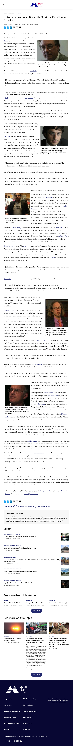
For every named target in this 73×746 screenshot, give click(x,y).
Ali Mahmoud (15, 585)
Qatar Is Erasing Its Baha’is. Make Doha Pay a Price (20, 548)
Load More (36, 611)
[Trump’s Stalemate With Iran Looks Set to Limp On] (65, 537)
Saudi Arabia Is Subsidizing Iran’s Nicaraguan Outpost (21, 571)
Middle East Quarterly (29, 699)
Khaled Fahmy (16, 227)
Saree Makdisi (38, 364)
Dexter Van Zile (39, 669)
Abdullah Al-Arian (32, 441)
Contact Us (26, 729)
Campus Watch (45, 491)
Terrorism (20, 506)
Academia (31, 506)
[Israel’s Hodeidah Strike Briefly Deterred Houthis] (14, 628)
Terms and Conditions (29, 711)
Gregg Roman (15, 550)
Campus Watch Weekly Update (13, 603)
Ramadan (41, 404)
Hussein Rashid (47, 197)
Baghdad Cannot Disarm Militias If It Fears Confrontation (22, 583)
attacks (6, 41)
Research (6, 600)
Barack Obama (48, 393)
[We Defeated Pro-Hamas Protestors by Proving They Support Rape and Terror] (36, 628)
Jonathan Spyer (16, 538)
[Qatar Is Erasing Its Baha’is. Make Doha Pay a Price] (65, 549)
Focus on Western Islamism (12, 723)
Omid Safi (7, 136)
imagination (29, 98)
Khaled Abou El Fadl (43, 340)
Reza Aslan (46, 111)
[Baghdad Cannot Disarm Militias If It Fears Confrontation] (65, 584)
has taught (59, 227)
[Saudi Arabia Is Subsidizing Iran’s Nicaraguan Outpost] (65, 572)
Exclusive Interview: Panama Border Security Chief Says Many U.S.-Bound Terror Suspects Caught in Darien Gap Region (59, 642)
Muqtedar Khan (9, 310)
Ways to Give (27, 717)
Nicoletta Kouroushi (17, 563)
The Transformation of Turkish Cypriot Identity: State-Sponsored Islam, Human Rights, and (32, 561)
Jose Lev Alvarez (16, 573)
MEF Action (7, 729)
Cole (6, 98)
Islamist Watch (8, 705)
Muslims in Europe (44, 506)
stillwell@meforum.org (31, 494)
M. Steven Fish (62, 236)
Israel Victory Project (10, 717)
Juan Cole (33, 71)
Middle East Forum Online (12, 534)
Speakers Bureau (28, 705)
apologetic (26, 246)
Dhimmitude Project (10, 557)
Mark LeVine (7, 279)
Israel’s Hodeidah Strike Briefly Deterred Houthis (13, 639)
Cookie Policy (27, 723)
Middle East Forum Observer (12, 545)
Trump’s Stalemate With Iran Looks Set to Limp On (20, 536)
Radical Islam (9, 506)
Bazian (53, 258)
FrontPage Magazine (32, 24)
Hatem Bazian (8, 246)
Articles (18, 13)
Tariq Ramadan (53, 395)
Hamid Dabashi (39, 453)
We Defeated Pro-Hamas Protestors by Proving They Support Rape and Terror (35, 640)
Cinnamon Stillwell (20, 24)
